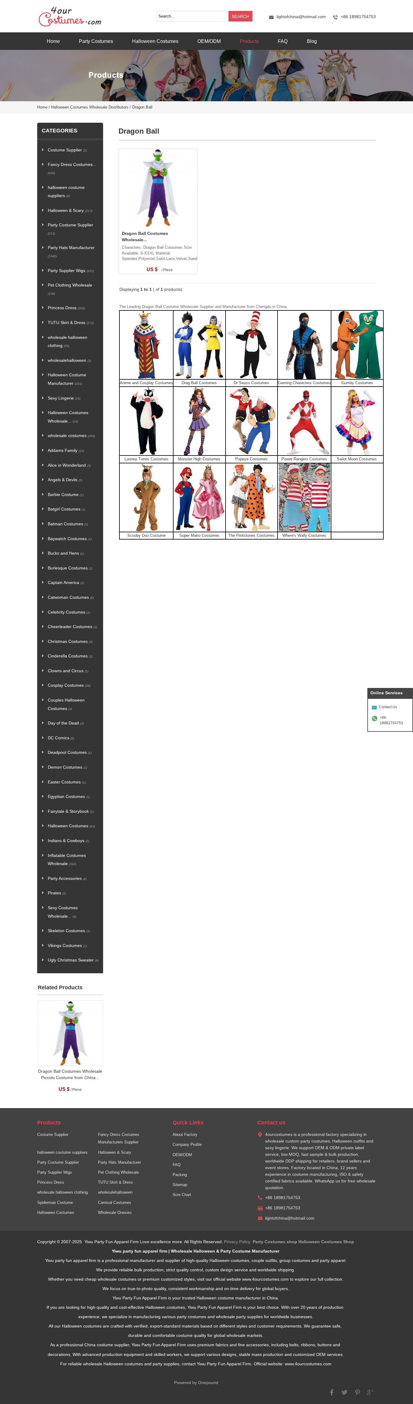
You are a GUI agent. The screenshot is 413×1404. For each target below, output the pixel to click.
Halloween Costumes (155, 41)
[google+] (370, 1395)
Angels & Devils (65, 480)
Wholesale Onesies (115, 1213)
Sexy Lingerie (64, 398)
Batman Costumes (68, 524)
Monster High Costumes (199, 459)
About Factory (185, 1135)
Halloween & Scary (70, 210)
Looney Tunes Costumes (146, 459)
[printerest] (357, 1395)
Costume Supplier (67, 150)
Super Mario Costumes (199, 535)
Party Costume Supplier (70, 229)
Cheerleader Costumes (72, 626)
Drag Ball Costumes (199, 383)
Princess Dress (66, 308)
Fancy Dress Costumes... (72, 168)
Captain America (66, 582)
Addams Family (66, 450)
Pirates (57, 893)
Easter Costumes (67, 782)
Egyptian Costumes (69, 796)
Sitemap (180, 1185)
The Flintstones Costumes (251, 535)
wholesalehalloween (69, 360)
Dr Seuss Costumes (251, 383)
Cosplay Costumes (69, 685)
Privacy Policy (237, 1242)
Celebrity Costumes (69, 612)
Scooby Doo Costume (146, 535)
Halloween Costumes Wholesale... (68, 416)
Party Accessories (67, 878)
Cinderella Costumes (70, 656)
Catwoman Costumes (71, 597)
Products (249, 41)
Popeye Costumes (251, 459)
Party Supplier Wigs (71, 270)
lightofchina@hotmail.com (301, 17)
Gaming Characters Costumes (304, 383)
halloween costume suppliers (66, 191)
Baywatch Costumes (70, 539)
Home (53, 41)
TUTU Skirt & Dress (71, 322)
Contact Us (388, 707)
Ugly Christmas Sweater (73, 960)
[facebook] (332, 1395)
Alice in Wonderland (69, 465)
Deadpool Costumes (70, 752)
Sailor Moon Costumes (357, 459)
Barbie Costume (65, 494)
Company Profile (187, 1145)
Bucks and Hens (66, 553)
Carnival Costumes (114, 1203)
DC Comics (61, 738)
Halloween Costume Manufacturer (67, 379)
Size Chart (182, 1195)
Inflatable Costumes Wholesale (67, 859)
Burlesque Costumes (70, 568)
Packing (180, 1175)
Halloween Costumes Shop (326, 1242)
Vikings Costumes (67, 945)
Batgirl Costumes (66, 509)
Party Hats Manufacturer (71, 251)
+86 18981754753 (391, 720)
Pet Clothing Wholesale (70, 289)
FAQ (283, 41)
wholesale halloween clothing (67, 341)
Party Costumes (96, 41)
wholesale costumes (71, 435)
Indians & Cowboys (68, 840)
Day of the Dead (66, 723)
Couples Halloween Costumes (66, 704)
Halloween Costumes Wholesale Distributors (89, 107)
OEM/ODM (209, 41)
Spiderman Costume (55, 1203)
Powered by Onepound (196, 1382)
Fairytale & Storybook (71, 811)
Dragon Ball (142, 107)
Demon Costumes (67, 767)
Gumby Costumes (357, 383)
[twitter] (345, 1395)
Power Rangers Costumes (304, 459)
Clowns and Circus (68, 671)
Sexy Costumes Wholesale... (63, 912)
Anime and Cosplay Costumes (146, 383)
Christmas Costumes (70, 641)
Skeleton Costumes (69, 931)
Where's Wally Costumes (304, 535)
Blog (312, 41)
